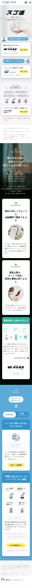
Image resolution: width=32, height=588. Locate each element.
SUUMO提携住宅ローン (16, 545)
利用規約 (4, 574)
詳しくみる (16, 373)
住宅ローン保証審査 (16, 465)
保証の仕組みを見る (20, 358)
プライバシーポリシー (14, 574)
